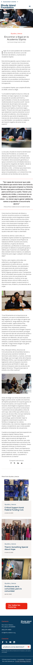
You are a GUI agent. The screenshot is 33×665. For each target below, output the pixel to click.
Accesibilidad (20, 659)
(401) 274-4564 (6, 630)
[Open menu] (29, 6)
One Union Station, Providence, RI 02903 (8, 626)
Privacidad (28, 659)
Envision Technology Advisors (23, 661)
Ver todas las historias (14, 606)
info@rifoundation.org (8, 632)
